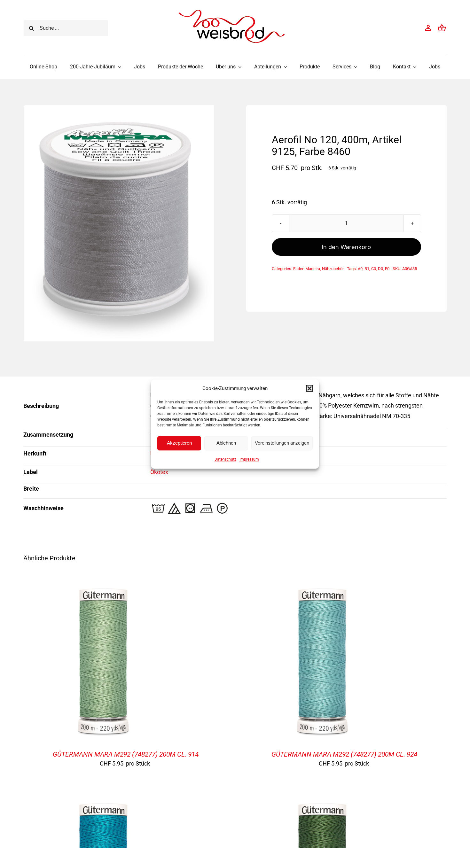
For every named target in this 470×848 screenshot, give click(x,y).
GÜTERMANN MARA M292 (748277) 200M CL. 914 (126, 754)
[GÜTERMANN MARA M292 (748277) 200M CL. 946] (103, 800)
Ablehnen (226, 443)
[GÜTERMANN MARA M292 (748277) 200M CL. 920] (322, 800)
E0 (387, 268)
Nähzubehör (333, 268)
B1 (366, 268)
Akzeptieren (179, 443)
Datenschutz (225, 459)
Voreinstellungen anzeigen (282, 443)
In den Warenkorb (346, 247)
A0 (360, 268)
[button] (309, 388)
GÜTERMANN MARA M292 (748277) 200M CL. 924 (344, 754)
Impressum (249, 459)
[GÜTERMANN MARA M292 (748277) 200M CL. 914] (103, 586)
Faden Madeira (306, 268)
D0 (380, 268)
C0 (373, 268)
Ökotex (159, 472)
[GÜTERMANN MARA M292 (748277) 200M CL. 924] (322, 586)
